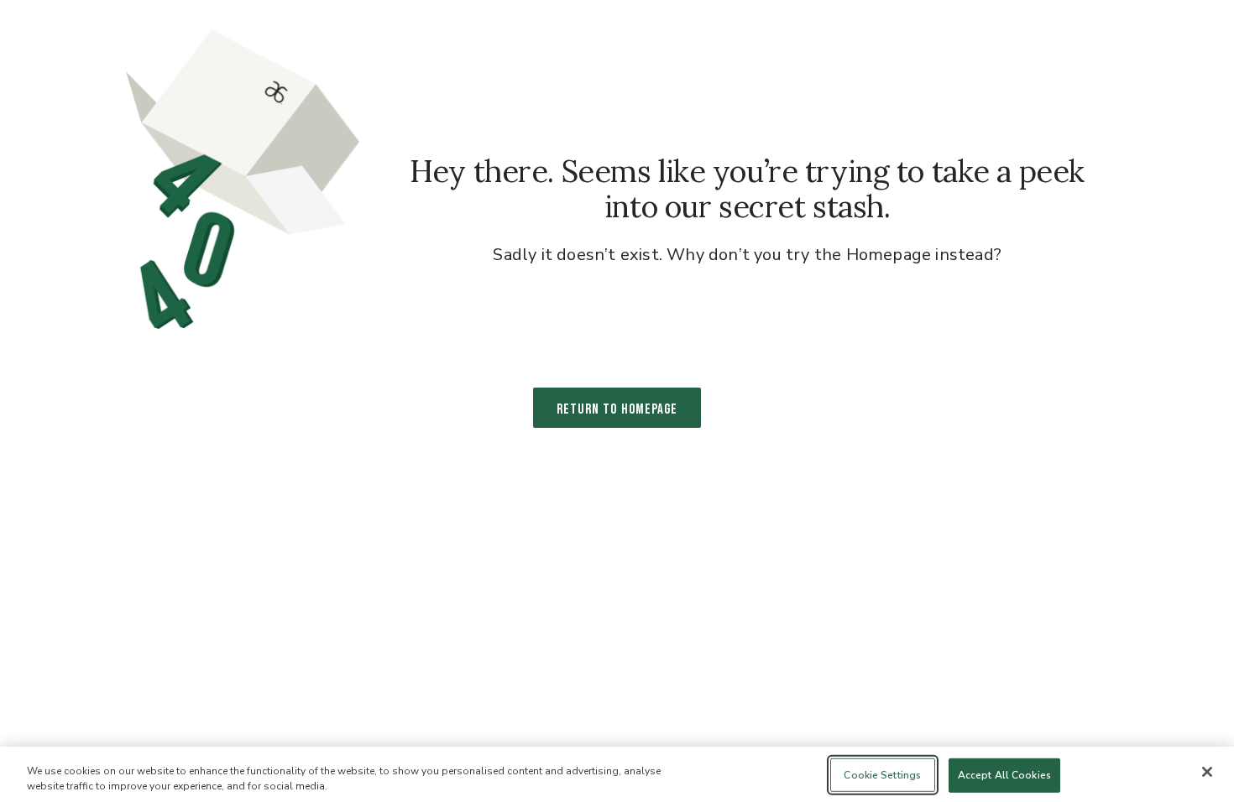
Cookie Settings (882, 775)
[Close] (1207, 771)
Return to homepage (617, 409)
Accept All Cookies (1004, 775)
